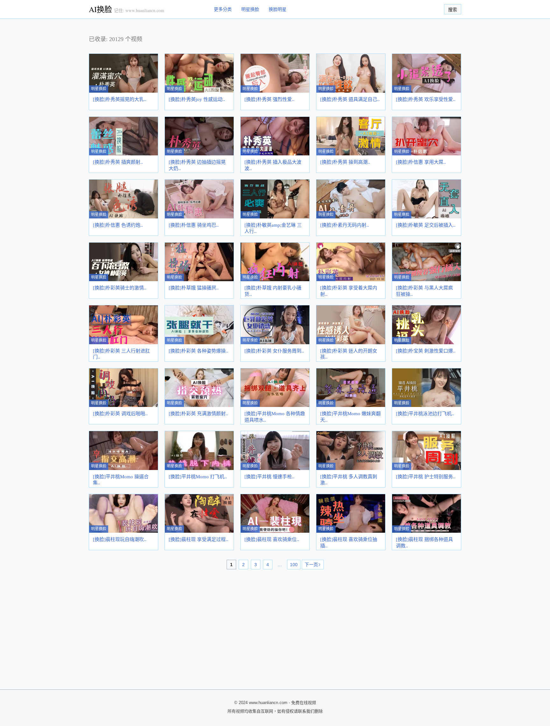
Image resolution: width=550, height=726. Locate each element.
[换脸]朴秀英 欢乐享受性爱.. (425, 99)
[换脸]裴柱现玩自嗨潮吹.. (119, 539)
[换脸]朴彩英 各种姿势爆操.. (198, 350)
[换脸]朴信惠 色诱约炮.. (118, 225)
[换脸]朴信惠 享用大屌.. (421, 162)
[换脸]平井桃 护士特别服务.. (425, 476)
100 (294, 564)
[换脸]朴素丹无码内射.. (344, 225)
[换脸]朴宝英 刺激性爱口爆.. (425, 350)
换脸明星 (277, 9)
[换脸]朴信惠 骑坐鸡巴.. (194, 225)
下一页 (311, 564)
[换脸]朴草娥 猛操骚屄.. (194, 287)
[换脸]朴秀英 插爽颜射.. (118, 162)
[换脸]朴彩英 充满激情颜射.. (198, 413)
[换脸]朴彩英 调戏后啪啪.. (120, 413)
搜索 (452, 9)
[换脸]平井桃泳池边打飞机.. (425, 413)
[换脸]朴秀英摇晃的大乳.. (119, 99)
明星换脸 (250, 9)
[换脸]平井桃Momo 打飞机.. (198, 476)
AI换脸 (100, 9)
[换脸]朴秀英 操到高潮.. (345, 162)
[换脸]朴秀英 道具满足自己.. (350, 99)
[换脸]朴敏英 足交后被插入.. (425, 225)
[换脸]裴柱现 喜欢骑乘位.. (271, 539)
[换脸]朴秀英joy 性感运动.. (197, 99)
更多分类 (223, 9)
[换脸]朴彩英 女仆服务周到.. (274, 350)
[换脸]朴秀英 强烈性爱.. (269, 99)
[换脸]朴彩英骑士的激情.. (119, 287)
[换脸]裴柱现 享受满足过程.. (198, 539)
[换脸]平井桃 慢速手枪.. (269, 476)
